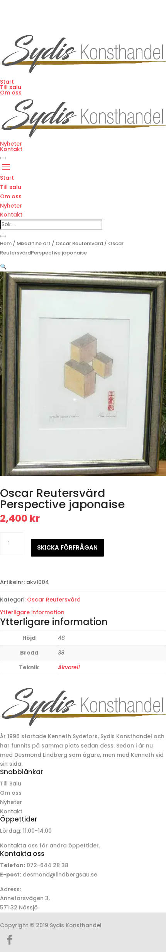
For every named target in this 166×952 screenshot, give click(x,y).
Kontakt (11, 149)
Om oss (11, 92)
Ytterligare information (32, 612)
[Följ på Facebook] (9, 940)
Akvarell (69, 667)
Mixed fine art (34, 243)
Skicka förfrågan (67, 547)
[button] (3, 266)
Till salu (10, 87)
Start (7, 82)
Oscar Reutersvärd (79, 243)
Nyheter (11, 144)
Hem (6, 243)
